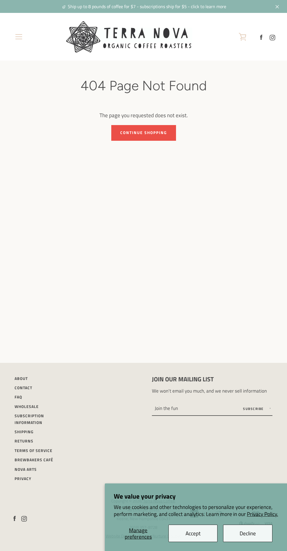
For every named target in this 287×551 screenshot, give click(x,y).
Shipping (24, 432)
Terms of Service (33, 451)
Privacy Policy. (262, 514)
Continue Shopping (143, 133)
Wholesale (27, 407)
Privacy (23, 479)
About (21, 378)
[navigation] (19, 37)
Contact (23, 388)
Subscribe (254, 408)
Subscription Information (29, 419)
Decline (248, 533)
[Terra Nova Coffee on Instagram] (272, 37)
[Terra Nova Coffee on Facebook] (261, 37)
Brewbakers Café (34, 460)
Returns (24, 441)
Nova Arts (26, 469)
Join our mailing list (183, 379)
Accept (193, 533)
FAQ (18, 397)
